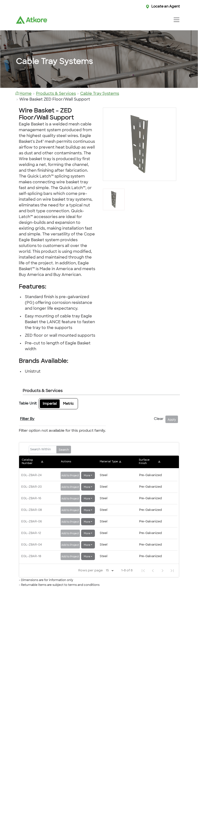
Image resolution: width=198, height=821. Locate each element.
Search (64, 450)
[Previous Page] (153, 570)
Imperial (50, 404)
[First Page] (143, 570)
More (87, 475)
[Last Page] (172, 570)
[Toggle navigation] (176, 19)
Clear (158, 419)
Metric (68, 404)
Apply (172, 419)
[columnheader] (40, 462)
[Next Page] (162, 570)
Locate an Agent (165, 6)
